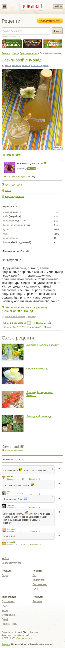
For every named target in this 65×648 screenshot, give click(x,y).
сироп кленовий (11, 238)
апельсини (8, 220)
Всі (34, 575)
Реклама (37, 601)
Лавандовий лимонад (38, 416)
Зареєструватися (12, 562)
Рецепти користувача (16, 176)
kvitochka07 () (30, 163)
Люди (5, 575)
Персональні (39, 584)
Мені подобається (16, 323)
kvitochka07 (34, 327)
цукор (6, 229)
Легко (8, 190)
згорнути (8, 450)
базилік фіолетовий (13, 225)
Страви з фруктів (39, 65)
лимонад (32, 316)
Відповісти (33, 479)
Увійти (58, 6)
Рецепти (6, 53)
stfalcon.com (32, 632)
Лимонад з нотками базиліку (42, 344)
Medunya (11, 529)
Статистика (8, 614)
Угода (5, 610)
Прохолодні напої (29, 53)
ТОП (35, 588)
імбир (6, 242)
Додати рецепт (51, 20)
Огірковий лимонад (37, 368)
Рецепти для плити (14, 196)
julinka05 (11, 542)
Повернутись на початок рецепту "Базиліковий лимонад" (25, 309)
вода (5, 233)
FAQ (4, 605)
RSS (3, 450)
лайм (5, 216)
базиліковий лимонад (15, 316)
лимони (7, 212)
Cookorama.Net (24, 638)
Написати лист (45, 163)
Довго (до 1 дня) (13, 184)
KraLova (10, 505)
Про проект (8, 601)
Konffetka (11, 477)
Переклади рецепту (11, 155)
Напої (15, 53)
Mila (8, 491)
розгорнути (18, 450)
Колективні (38, 579)
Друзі (5, 619)
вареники (16, 36)
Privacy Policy (9, 623)
